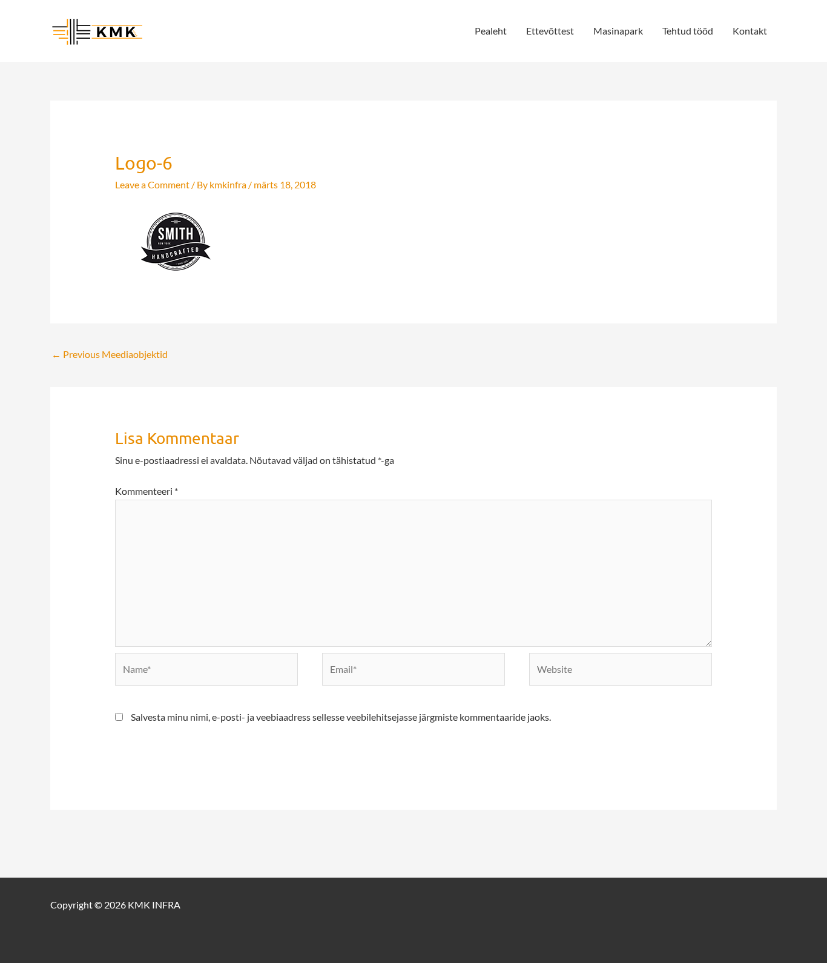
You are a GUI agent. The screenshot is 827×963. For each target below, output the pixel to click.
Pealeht (491, 30)
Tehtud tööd (687, 30)
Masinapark (618, 30)
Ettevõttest (550, 30)
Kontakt (750, 30)
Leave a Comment (152, 184)
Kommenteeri (146, 491)
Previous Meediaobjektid (109, 354)
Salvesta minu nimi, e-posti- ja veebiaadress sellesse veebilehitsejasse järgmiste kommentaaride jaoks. (341, 717)
